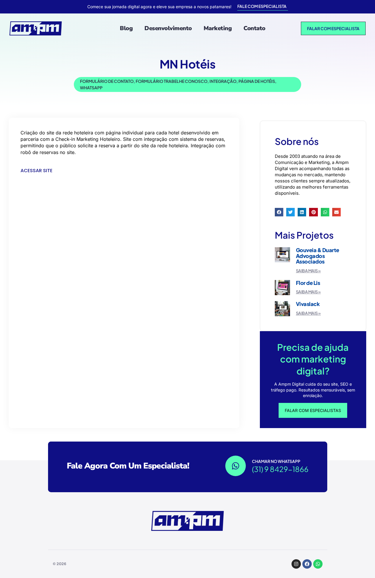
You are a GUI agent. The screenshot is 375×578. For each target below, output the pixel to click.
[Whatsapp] (318, 564)
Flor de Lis (308, 282)
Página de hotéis (256, 81)
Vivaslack (308, 303)
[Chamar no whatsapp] (235, 466)
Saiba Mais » (308, 270)
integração (222, 81)
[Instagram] (296, 564)
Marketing (218, 28)
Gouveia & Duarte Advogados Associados (317, 256)
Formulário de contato (107, 81)
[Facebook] (307, 564)
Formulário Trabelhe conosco (171, 81)
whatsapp (91, 87)
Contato (254, 28)
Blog (126, 28)
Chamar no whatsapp (276, 461)
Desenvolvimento (168, 28)
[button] (279, 212)
